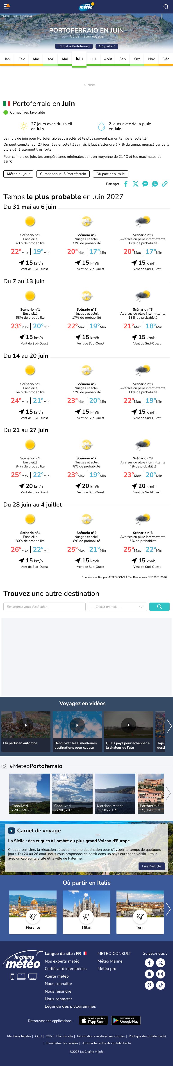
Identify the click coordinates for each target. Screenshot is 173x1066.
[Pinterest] (149, 985)
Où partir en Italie (110, 173)
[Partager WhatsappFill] (155, 184)
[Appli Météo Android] (126, 1021)
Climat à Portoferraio (74, 46)
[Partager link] (165, 184)
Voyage (5, 16)
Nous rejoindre (58, 991)
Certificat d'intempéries (66, 968)
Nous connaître (58, 983)
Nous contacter (58, 999)
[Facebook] (149, 962)
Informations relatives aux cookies (101, 1036)
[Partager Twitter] (136, 184)
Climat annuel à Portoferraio (63, 173)
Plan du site (64, 1036)
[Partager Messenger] (145, 184)
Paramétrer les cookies (62, 1043)
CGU (38, 1036)
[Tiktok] (160, 985)
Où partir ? (107, 46)
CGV (49, 1036)
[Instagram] (160, 973)
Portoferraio (26, 16)
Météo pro (107, 968)
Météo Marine (110, 961)
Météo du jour (18, 173)
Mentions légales (19, 1036)
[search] (166, 6)
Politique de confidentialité (147, 1036)
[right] (169, 726)
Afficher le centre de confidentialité (106, 1043)
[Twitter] (160, 962)
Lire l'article (151, 866)
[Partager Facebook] (126, 184)
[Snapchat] (149, 973)
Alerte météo (57, 976)
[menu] (7, 6)
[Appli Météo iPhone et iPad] (93, 1021)
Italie (14, 16)
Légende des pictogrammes (70, 1006)
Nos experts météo (62, 961)
